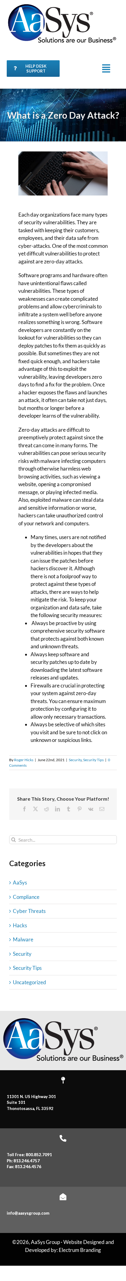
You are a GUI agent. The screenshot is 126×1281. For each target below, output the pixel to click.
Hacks (20, 925)
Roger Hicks (23, 760)
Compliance (26, 897)
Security (75, 760)
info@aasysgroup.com (28, 1213)
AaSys (20, 882)
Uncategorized (29, 982)
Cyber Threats (29, 911)
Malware (23, 939)
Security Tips (93, 760)
